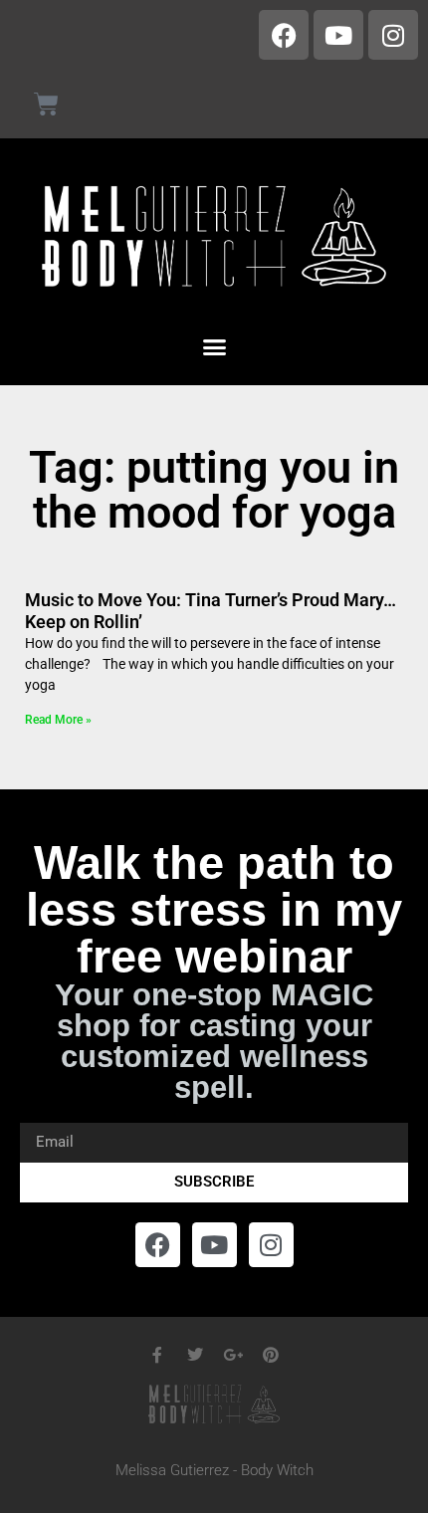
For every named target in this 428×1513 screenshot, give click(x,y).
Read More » (58, 720)
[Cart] (46, 104)
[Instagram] (393, 35)
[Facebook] (284, 35)
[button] (214, 347)
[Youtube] (338, 35)
